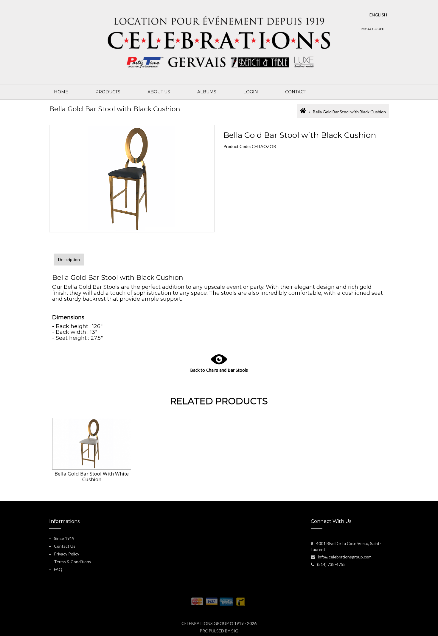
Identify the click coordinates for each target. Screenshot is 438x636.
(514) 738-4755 (331, 564)
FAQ (58, 569)
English (378, 14)
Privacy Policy (66, 553)
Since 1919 (64, 538)
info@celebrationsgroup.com (345, 556)
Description (69, 259)
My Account (373, 29)
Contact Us (64, 546)
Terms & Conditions (72, 561)
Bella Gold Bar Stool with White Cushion (92, 476)
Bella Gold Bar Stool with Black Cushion (349, 111)
